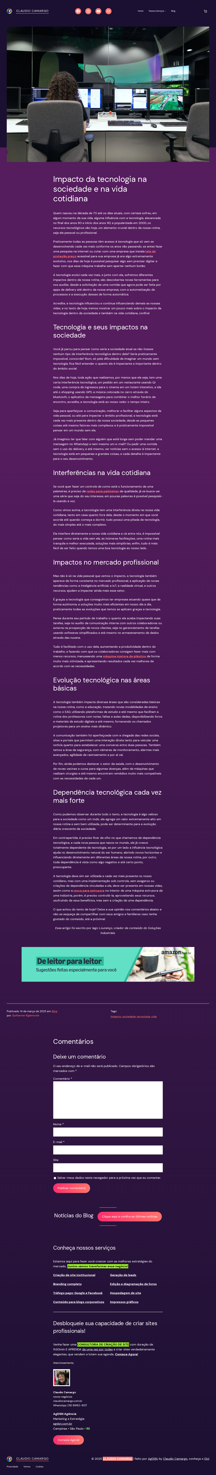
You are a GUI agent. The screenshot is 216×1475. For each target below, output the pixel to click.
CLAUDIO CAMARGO (118, 1459)
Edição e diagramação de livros (133, 1284)
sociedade (129, 1016)
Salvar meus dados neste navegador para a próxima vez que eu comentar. (109, 1178)
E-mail (59, 1142)
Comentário (62, 1079)
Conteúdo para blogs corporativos (78, 1302)
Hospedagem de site (125, 1293)
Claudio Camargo (32, 11)
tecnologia (143, 1016)
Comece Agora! (68, 1440)
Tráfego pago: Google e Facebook (78, 1293)
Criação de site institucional (74, 1275)
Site (55, 1160)
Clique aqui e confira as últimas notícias (129, 1216)
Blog (54, 1011)
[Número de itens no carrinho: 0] (205, 11)
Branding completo (67, 1284)
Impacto (116, 1016)
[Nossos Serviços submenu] (165, 11)
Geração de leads (123, 1275)
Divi (206, 1459)
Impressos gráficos (124, 1302)
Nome (58, 1124)
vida (154, 1016)
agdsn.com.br (62, 1424)
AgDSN (152, 1459)
